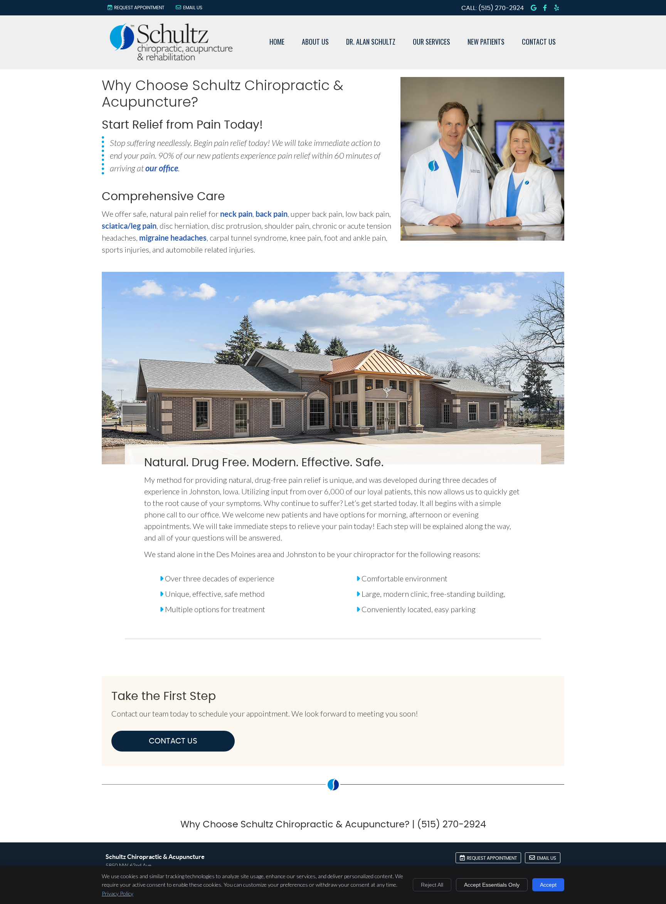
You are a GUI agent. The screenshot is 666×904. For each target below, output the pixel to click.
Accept (548, 885)
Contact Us (539, 42)
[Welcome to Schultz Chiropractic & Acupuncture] (171, 57)
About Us (315, 42)
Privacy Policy (117, 893)
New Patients (486, 42)
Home (276, 42)
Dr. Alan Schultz (370, 42)
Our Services (431, 42)
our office (161, 168)
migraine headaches (173, 237)
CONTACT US (173, 741)
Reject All (432, 885)
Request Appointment (139, 7)
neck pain (236, 213)
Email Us (192, 7)
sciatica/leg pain (129, 225)
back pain (272, 213)
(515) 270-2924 (501, 8)
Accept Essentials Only (492, 885)
